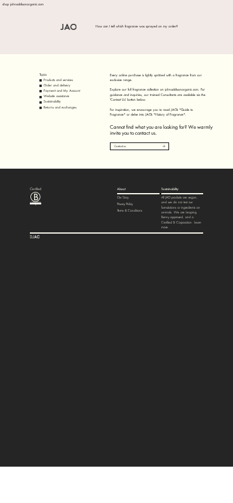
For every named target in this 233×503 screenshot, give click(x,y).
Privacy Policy (125, 204)
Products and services (58, 80)
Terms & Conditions (129, 211)
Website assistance (56, 96)
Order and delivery (57, 85)
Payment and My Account (62, 91)
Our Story (122, 197)
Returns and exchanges (60, 107)
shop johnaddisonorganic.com (23, 4)
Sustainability (52, 102)
